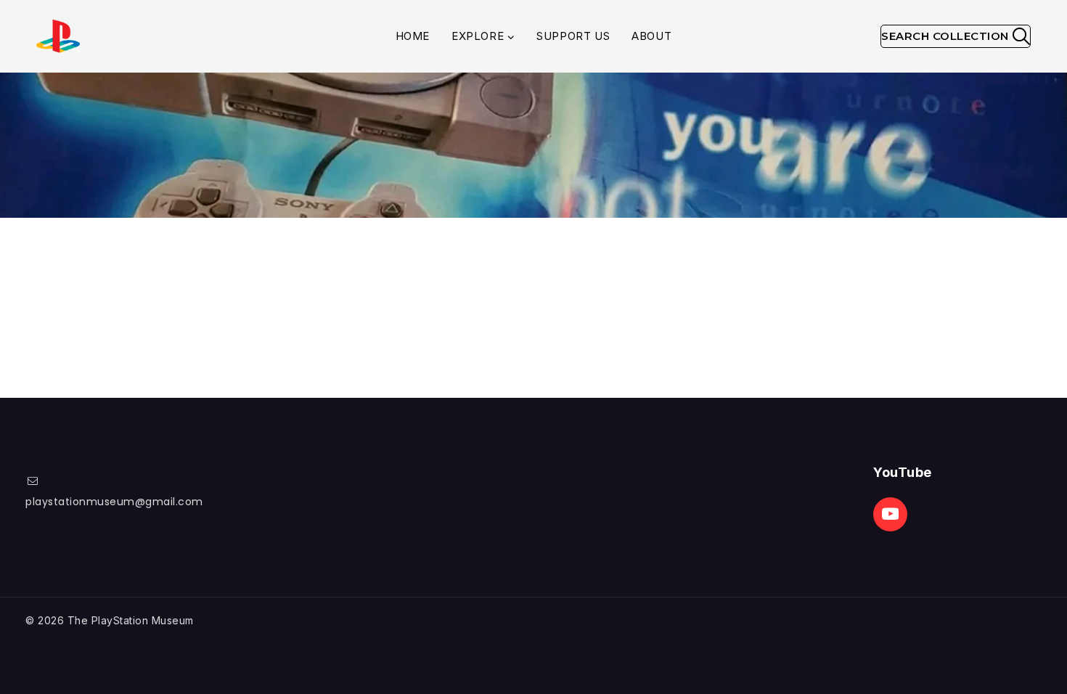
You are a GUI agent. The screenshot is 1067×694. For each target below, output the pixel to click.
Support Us (573, 36)
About (651, 36)
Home (413, 36)
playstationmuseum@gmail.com (114, 501)
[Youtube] (890, 514)
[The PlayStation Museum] (58, 37)
